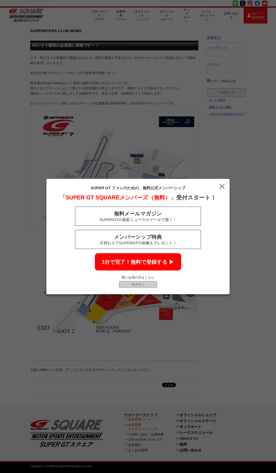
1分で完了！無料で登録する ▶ (138, 262)
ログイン (138, 284)
